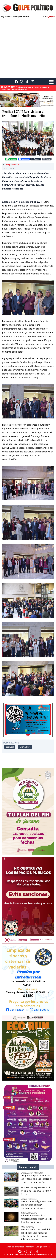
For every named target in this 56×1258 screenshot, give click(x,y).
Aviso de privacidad (15, 1246)
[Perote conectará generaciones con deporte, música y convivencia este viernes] (11, 1203)
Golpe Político (12, 164)
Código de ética (42, 1246)
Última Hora (25, 747)
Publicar (37, 159)
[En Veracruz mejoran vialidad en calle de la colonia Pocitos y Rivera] (11, 1191)
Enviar (48, 159)
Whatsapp (12, 159)
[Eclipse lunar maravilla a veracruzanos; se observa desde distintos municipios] (11, 1217)
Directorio (29, 1246)
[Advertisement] (28, 47)
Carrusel (10, 747)
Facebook (25, 159)
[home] (28, 7)
